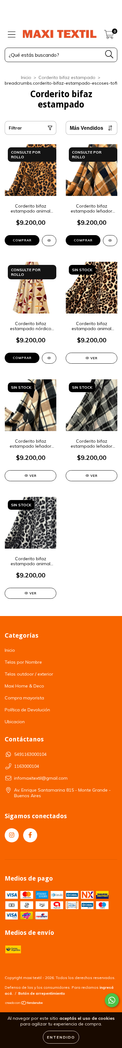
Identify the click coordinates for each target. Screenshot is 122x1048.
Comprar (22, 240)
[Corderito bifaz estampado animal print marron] (49, 240)
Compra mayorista (24, 698)
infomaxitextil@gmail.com (41, 778)
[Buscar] (109, 54)
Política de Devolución (27, 710)
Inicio (26, 77)
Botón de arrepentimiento (41, 993)
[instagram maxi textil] (12, 835)
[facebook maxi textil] (30, 835)
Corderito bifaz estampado (66, 77)
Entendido (61, 1037)
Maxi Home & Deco (24, 686)
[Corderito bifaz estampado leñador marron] (110, 240)
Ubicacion (15, 721)
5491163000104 (30, 754)
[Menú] (12, 34)
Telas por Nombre (23, 662)
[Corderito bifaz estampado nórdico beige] (49, 358)
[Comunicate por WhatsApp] (112, 1000)
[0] (109, 36)
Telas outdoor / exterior (29, 674)
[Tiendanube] (24, 1003)
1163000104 (26, 766)
